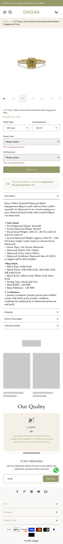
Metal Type (8, 122)
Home (6, 21)
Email (10, 478)
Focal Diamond (39, 122)
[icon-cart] (56, 12)
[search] (10, 12)
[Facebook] (17, 491)
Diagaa (35, 541)
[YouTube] (38, 491)
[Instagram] (31, 491)
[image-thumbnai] (4, 98)
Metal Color (9, 136)
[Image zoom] (31, 62)
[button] (31, 169)
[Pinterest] (24, 491)
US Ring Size (9, 152)
